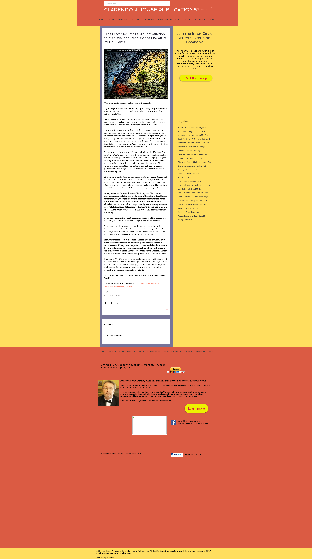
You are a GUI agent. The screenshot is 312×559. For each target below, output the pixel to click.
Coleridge (201, 147)
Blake (206, 135)
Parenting (195, 212)
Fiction (199, 166)
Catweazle (182, 143)
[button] (211, 7)
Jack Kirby (182, 189)
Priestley (188, 220)
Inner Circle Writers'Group (189, 422)
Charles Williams (202, 143)
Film (205, 166)
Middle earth (193, 204)
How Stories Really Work (188, 185)
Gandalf (181, 174)
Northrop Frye (184, 212)
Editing (200, 158)
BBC (193, 135)
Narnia (195, 208)
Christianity (191, 147)
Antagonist (182, 131)
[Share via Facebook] (105, 303)
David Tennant (184, 154)
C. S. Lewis (196, 139)
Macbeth (181, 200)
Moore (180, 208)
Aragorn (191, 131)
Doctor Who (204, 154)
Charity (191, 143)
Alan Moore (189, 127)
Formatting (190, 170)
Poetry (180, 220)
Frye (206, 170)
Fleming (181, 170)
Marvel (199, 200)
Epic (209, 162)
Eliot (189, 162)
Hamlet (191, 177)
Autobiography (184, 135)
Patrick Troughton (185, 216)
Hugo (202, 185)
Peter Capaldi (199, 216)
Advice (180, 127)
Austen (203, 131)
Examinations (189, 166)
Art (197, 131)
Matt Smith (182, 204)
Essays (180, 166)
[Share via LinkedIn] (117, 303)
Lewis (180, 197)
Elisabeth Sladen (199, 162)
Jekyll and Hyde (194, 189)
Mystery (188, 208)
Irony (207, 185)
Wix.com (110, 558)
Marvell (207, 200)
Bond (180, 139)
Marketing (190, 200)
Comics (189, 151)
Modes (203, 204)
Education (182, 162)
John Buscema (197, 193)
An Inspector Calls (203, 127)
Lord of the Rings (201, 197)
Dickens (194, 154)
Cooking (196, 151)
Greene (199, 174)
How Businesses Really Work (189, 181)
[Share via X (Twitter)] (111, 303)
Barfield (199, 135)
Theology (118, 295)
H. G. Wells (182, 177)
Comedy (181, 151)
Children (181, 147)
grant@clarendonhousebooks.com (117, 553)
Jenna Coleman (184, 193)
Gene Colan (190, 174)
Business (186, 139)
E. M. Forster (190, 158)
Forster (199, 170)
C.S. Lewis (108, 295)
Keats (207, 193)
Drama (180, 158)
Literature (188, 197)
